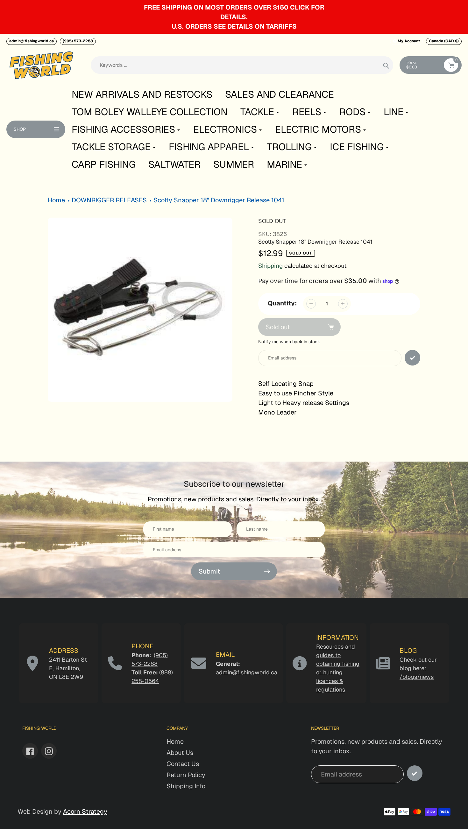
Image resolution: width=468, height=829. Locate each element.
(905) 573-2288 (78, 41)
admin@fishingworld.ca (31, 41)
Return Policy (186, 775)
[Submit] (414, 773)
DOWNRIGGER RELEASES (109, 200)
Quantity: (282, 303)
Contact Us (183, 764)
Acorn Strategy (85, 811)
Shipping (270, 266)
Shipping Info (186, 786)
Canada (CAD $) (444, 41)
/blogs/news (417, 676)
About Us (180, 753)
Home (56, 200)
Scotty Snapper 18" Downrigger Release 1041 (218, 200)
